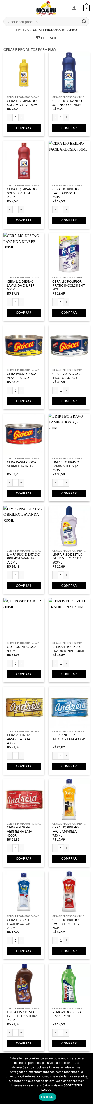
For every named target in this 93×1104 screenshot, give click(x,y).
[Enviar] (84, 21)
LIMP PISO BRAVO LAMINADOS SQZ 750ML (65, 466)
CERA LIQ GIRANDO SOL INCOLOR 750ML (67, 103)
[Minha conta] (74, 8)
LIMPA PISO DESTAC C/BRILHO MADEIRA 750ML (22, 1016)
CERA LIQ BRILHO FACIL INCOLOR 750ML (20, 924)
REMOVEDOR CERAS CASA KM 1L (67, 1014)
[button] (86, 8)
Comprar (24, 128)
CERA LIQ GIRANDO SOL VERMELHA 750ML (22, 193)
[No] (87, 1079)
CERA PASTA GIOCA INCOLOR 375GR (67, 376)
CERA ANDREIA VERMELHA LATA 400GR (19, 831)
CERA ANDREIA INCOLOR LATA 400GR (68, 737)
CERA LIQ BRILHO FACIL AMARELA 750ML (65, 831)
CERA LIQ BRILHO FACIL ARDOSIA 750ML (65, 193)
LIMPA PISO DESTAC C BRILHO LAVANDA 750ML (23, 558)
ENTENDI (47, 1097)
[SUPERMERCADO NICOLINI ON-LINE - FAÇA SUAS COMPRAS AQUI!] (46, 8)
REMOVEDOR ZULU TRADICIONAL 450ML (68, 649)
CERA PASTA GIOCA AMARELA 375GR (21, 376)
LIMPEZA (22, 30)
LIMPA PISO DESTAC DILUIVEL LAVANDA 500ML (67, 558)
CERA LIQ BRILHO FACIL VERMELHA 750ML (65, 924)
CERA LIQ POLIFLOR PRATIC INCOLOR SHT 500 (68, 285)
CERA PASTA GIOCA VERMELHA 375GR (21, 464)
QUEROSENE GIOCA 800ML (22, 649)
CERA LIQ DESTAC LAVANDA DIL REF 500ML (20, 285)
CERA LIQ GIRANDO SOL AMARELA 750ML (23, 103)
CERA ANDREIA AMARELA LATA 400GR (18, 739)
